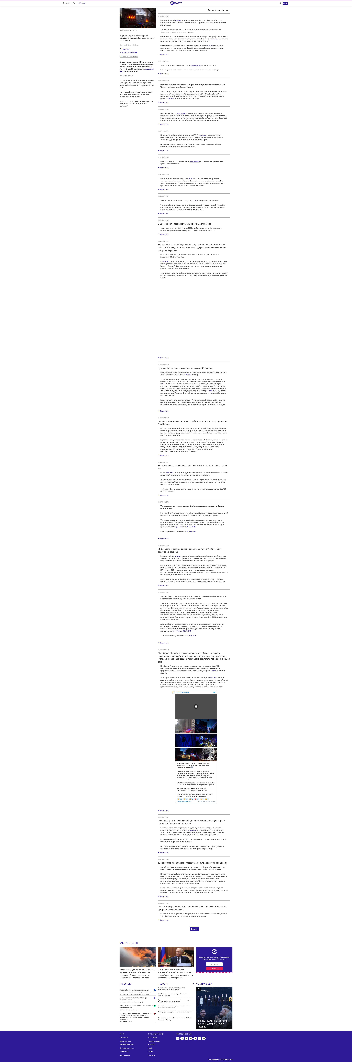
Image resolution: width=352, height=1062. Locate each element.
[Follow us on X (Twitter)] (182, 1038)
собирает (178, 556)
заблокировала (181, 113)
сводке (214, 671)
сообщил (178, 20)
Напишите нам (124, 1051)
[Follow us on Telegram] (195, 1038)
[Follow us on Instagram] (190, 1038)
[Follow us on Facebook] (177, 1038)
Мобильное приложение (127, 1048)
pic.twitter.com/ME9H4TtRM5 (186, 527)
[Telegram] (280, 3)
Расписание (151, 1055)
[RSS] (199, 1038)
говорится (169, 473)
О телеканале (124, 1037)
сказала (214, 39)
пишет (188, 375)
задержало (202, 135)
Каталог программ (125, 1041)
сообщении (165, 261)
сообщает (171, 98)
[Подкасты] (204, 1038)
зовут (190, 179)
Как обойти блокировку (127, 1044)
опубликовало (192, 830)
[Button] (124, 49)
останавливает (195, 161)
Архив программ (125, 1055)
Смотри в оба (204, 983)
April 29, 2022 (191, 531)
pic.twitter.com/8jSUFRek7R (182, 631)
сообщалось (212, 678)
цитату (210, 391)
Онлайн (150, 1048)
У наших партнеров (154, 1041)
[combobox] (218, 10)
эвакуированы (196, 65)
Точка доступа (152, 1037)
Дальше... (194, 929)
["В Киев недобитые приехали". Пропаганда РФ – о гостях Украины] (214, 1008)
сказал (194, 200)
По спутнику (151, 1044)
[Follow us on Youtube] (186, 1038)
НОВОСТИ (163, 983)
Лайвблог (82, 3)
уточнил (210, 46)
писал (162, 384)
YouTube (150, 1051)
